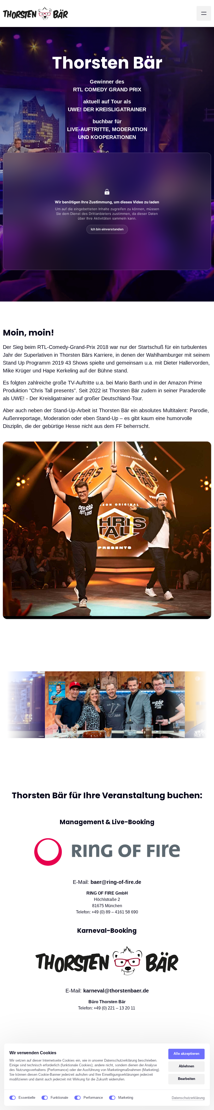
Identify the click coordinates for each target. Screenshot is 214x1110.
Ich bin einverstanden (107, 229)
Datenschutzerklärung (188, 1098)
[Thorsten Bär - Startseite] (35, 13)
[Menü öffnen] (204, 13)
